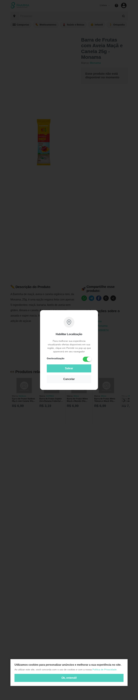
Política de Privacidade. (104, 669)
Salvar (69, 368)
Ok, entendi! (69, 677)
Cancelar (69, 379)
